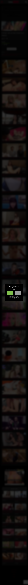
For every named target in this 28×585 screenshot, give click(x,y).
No (18, 293)
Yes (10, 293)
